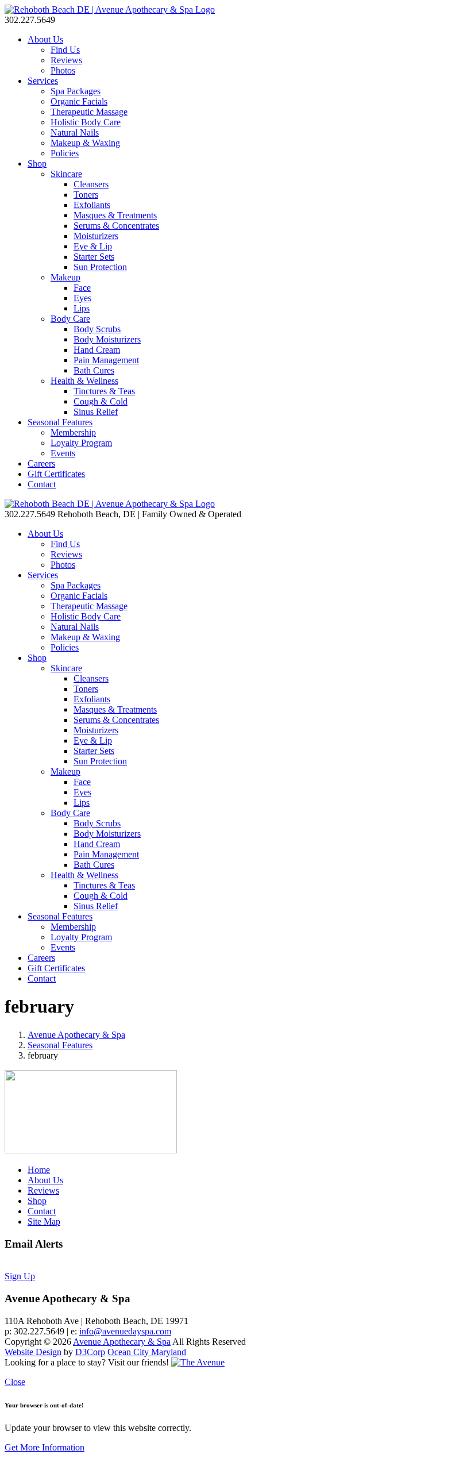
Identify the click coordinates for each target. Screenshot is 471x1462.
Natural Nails (75, 132)
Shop (37, 163)
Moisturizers (96, 236)
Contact (42, 484)
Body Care (70, 319)
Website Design (33, 1352)
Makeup (65, 277)
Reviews (66, 60)
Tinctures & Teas (104, 391)
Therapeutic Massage (89, 112)
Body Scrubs (97, 329)
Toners (86, 194)
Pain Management (106, 360)
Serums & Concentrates (116, 225)
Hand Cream (97, 350)
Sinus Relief (96, 412)
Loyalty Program (81, 443)
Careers (41, 463)
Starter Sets (94, 256)
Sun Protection (100, 267)
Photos (63, 70)
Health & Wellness (84, 381)
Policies (65, 153)
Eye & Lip (93, 246)
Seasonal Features (60, 422)
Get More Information (44, 1447)
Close (15, 1382)
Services (43, 81)
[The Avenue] (198, 1362)
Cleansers (91, 184)
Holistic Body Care (86, 122)
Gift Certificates (56, 474)
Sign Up (20, 1276)
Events (63, 453)
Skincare (66, 174)
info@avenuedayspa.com (125, 1331)
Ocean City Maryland (146, 1352)
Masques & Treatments (115, 215)
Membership (73, 432)
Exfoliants (92, 205)
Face (82, 288)
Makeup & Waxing (85, 143)
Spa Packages (76, 91)
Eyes (82, 298)
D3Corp (90, 1352)
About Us (45, 39)
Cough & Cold (101, 401)
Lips (82, 308)
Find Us (65, 50)
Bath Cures (94, 370)
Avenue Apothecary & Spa (76, 1035)
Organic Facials (79, 101)
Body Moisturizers (107, 339)
